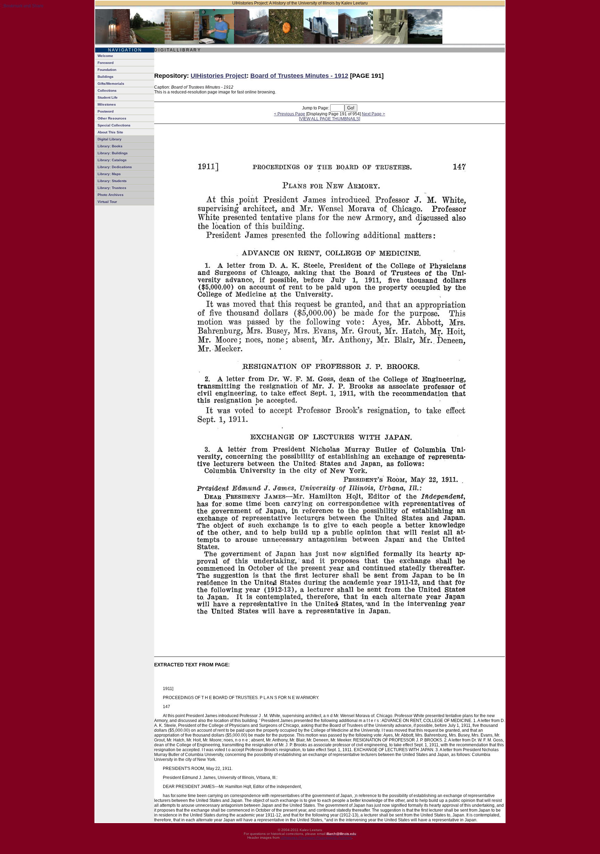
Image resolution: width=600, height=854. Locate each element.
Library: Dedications (115, 167)
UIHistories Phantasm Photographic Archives (316, 837)
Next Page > (373, 114)
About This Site (110, 132)
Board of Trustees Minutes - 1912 (299, 75)
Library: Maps (109, 174)
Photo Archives (111, 195)
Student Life (108, 97)
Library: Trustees (112, 188)
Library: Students (112, 181)
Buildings (106, 77)
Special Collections (114, 125)
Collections (107, 90)
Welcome (105, 56)
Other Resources (112, 118)
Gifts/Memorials (111, 83)
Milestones (107, 104)
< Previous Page (289, 114)
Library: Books (110, 146)
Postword (106, 111)
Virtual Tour (107, 202)
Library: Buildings (113, 153)
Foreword (106, 63)
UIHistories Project (219, 75)
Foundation (107, 70)
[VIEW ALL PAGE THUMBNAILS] (329, 118)
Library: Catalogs (112, 160)
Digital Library (110, 139)
